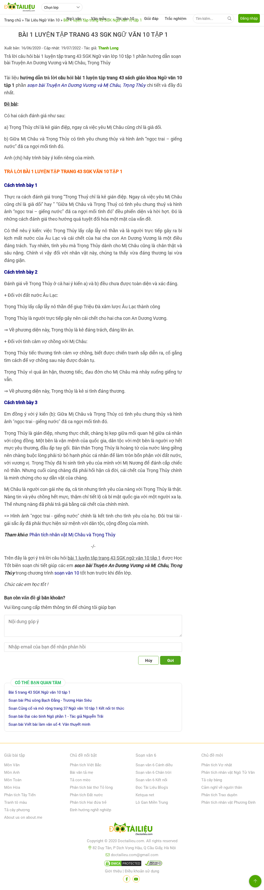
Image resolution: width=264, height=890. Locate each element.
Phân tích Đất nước (86, 795)
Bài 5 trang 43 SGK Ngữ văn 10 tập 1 (39, 692)
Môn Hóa (12, 787)
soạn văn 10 (66, 573)
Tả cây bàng (211, 780)
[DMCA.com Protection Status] (122, 864)
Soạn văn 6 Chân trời (153, 772)
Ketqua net (145, 795)
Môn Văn (12, 765)
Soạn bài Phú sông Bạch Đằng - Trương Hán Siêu (50, 700)
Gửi (170, 660)
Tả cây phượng (17, 810)
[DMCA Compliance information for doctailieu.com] (152, 864)
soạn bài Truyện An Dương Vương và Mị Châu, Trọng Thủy (86, 85)
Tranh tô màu (15, 802)
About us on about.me (23, 817)
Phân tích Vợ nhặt (216, 765)
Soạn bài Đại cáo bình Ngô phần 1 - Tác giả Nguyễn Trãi (56, 716)
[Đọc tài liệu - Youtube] (136, 879)
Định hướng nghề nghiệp (90, 810)
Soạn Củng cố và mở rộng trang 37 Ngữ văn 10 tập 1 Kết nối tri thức (66, 708)
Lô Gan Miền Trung (152, 802)
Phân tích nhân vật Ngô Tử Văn (228, 772)
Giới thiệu (113, 871)
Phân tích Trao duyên (219, 795)
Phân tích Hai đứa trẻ (88, 802)
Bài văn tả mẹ (81, 772)
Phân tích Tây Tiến (20, 795)
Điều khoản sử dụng (142, 871)
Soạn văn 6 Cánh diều (154, 765)
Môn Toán (12, 780)
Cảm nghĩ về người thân (221, 787)
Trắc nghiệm (175, 18)
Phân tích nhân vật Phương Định (228, 802)
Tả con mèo (80, 780)
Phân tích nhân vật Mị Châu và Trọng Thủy (72, 534)
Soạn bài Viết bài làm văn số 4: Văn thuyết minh (49, 724)
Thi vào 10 (125, 18)
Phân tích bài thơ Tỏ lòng (91, 787)
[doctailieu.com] (132, 829)
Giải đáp (151, 18)
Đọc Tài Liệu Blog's (152, 787)
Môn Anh (12, 772)
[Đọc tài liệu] (126, 879)
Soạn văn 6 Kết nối (151, 780)
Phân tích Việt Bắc (85, 765)
